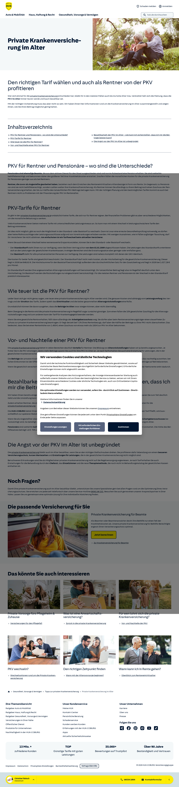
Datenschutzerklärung (54, 402)
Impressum (103, 408)
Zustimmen (123, 427)
